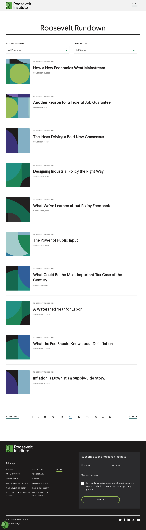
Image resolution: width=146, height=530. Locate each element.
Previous (14, 416)
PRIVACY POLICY (40, 483)
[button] (134, 5)
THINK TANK (12, 479)
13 (62, 416)
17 (96, 416)
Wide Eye (16, 523)
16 (87, 416)
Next (131, 416)
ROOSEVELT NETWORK (17, 483)
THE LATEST (37, 469)
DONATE (59, 470)
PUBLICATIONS (13, 474)
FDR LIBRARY (38, 474)
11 (45, 416)
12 (53, 416)
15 (79, 416)
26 (110, 416)
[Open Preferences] (5, 525)
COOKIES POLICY (40, 488)
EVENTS (35, 479)
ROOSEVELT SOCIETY (16, 488)
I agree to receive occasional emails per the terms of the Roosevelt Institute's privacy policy (110, 486)
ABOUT (9, 469)
